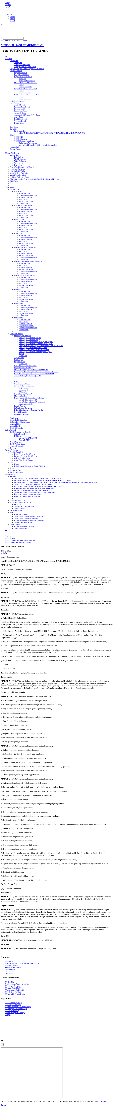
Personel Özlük (19, 109)
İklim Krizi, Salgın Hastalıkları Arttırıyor (28, 494)
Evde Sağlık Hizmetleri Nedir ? (30, 338)
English (8, 5)
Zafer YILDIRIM (25, 440)
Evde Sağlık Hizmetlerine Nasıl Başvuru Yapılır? (36, 342)
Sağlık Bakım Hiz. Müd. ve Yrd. (25, 89)
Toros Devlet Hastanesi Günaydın (26, 518)
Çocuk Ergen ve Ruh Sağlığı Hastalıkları (28, 261)
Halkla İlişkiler (15, 524)
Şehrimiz (13, 448)
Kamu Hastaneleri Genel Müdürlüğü (18, 1007)
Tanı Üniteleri (19, 163)
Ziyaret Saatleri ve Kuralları (24, 386)
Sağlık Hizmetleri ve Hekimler (20, 432)
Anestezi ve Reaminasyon (23, 205)
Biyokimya (18, 233)
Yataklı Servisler (20, 159)
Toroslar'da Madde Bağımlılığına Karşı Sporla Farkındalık (34, 492)
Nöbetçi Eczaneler (20, 412)
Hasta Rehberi (15, 382)
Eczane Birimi (19, 123)
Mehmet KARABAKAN (28, 438)
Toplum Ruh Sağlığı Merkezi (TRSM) (27, 376)
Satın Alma (14, 127)
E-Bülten (17, 504)
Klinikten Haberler (25, 197)
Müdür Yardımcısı (25, 93)
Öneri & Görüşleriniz (17, 452)
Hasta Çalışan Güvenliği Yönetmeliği (32, 402)
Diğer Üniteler (19, 165)
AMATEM (22, 392)
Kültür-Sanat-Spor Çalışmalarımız (26, 526)
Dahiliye (17, 289)
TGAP (12, 135)
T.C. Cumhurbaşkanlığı (13, 1003)
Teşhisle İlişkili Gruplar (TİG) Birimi (27, 115)
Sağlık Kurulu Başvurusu (23, 408)
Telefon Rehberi (15, 470)
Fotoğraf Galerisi (16, 510)
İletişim (21, 354)
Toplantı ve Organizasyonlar (24, 506)
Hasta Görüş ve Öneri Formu (24, 454)
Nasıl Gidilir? (23, 199)
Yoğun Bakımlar (20, 161)
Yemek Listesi (15, 426)
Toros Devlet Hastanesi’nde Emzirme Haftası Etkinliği (33, 484)
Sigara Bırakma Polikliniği (23, 368)
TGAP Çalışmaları (20, 139)
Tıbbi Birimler (10, 187)
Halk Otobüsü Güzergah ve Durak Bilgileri (29, 466)
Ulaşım (12, 462)
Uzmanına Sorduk (20, 514)
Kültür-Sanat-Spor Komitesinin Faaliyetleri (29, 520)
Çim (11, 183)
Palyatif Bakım (19, 362)
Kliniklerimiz (14, 189)
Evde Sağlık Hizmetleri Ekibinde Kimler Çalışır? (36, 344)
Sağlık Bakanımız (20, 73)
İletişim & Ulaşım (11, 450)
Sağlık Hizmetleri (20, 434)
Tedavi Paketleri (15, 442)
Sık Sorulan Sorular (17, 472)
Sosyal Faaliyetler (20, 528)
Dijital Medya (10, 474)
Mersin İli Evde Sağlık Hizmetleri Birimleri (34, 350)
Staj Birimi (13, 129)
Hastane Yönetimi (16, 71)
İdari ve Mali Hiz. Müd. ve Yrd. (25, 83)
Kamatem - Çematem (17, 169)
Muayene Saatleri (20, 396)
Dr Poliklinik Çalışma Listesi (20, 422)
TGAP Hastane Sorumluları (24, 141)
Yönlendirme (10, 380)
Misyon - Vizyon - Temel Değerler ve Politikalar (27, 69)
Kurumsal (8, 59)
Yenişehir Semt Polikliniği (19, 173)
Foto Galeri (23, 356)
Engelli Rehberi (19, 406)
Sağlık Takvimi (19, 508)
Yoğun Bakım (19, 358)
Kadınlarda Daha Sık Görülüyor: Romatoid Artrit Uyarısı (34, 488)
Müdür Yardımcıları (25, 87)
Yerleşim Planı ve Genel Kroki (25, 67)
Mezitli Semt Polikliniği (18, 175)
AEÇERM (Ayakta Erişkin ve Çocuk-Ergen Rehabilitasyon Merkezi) (34, 179)
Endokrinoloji (19, 318)
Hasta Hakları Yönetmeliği (28, 400)
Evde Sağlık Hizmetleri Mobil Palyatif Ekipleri (35, 352)
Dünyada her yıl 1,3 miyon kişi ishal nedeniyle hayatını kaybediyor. (38, 486)
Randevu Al (14, 418)
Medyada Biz (14, 476)
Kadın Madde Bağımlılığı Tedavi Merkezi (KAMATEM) (34, 374)
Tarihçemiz (18, 63)
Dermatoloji (18, 304)
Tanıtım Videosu (15, 149)
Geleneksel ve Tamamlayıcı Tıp (25, 366)
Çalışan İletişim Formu (22, 458)
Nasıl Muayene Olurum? (23, 394)
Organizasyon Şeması (17, 101)
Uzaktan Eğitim (15, 424)
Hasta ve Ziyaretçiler (17, 446)
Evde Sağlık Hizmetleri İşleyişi (29, 340)
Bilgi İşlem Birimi (20, 119)
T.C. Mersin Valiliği (12, 1011)
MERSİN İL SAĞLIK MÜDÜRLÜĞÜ (22, 45)
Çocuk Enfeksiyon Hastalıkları (25, 247)
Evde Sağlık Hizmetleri (22, 336)
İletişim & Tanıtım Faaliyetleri (20, 502)
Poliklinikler (18, 157)
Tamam (3, 1105)
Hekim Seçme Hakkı (26, 404)
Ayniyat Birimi (19, 105)
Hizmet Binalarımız (12, 153)
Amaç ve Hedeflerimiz (22, 65)
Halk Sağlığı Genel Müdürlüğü (16, 1009)
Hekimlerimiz (14, 147)
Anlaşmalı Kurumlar (21, 414)
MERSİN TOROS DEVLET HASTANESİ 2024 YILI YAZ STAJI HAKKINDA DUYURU (52, 133)
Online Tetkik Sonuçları (18, 420)
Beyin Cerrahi (19, 219)
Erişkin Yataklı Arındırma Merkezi (22, 167)
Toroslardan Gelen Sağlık (23, 522)
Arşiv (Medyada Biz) (17, 500)
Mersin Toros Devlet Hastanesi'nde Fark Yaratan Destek (34, 490)
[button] (8, 14)
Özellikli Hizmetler (16, 334)
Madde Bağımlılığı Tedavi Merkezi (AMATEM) (31, 370)
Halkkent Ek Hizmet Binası (19, 177)
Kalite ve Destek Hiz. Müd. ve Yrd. (26, 95)
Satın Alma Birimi (20, 111)
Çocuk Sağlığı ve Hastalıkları (24, 275)
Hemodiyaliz (18, 360)
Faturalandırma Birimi (22, 107)
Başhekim (22, 79)
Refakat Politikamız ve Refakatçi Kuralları (29, 410)
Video (12, 512)
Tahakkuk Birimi (20, 113)
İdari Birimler (14, 103)
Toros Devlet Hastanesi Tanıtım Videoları (28, 516)
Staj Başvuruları (19, 131)
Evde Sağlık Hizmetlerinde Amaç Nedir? (33, 348)
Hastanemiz (14, 61)
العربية (7, 7)
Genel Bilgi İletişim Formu (23, 460)
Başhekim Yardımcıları (27, 81)
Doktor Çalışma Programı (28, 195)
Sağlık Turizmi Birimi (17, 444)
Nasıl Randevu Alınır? (22, 384)
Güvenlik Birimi (20, 121)
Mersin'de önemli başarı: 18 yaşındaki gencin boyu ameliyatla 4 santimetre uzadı (42, 480)
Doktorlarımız (23, 203)
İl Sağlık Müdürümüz (21, 75)
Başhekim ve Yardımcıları (23, 77)
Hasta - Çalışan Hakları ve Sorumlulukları (29, 398)
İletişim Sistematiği (16, 428)
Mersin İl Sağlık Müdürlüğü (15, 1013)
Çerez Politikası (100, 1101)
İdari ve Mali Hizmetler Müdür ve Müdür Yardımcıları (38, 145)
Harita (16, 464)
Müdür (21, 85)
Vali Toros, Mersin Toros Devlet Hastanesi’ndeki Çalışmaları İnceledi (38, 478)
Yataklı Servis (23, 390)
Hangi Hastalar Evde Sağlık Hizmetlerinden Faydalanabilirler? (41, 346)
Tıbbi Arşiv (14, 181)
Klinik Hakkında (25, 193)
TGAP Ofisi (18, 137)
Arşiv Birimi (18, 117)
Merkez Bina (14, 155)
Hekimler (17, 436)
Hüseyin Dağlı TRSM (17, 171)
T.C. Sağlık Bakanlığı (13, 1005)
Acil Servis (18, 191)
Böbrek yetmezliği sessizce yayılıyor (27, 496)
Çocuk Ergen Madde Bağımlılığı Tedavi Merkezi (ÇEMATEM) (36, 372)
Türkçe (7, 3)
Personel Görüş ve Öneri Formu (25, 456)
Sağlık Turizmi (10, 430)
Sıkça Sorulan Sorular (26, 201)
